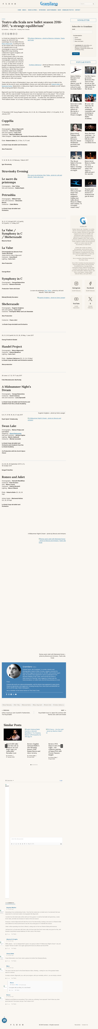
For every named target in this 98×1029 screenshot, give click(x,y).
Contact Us (85, 1024)
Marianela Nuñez (7, 86)
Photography (78, 39)
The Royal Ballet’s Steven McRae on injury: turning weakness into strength (76, 165)
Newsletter (77, 1024)
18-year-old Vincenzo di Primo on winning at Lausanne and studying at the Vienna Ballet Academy (90, 111)
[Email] (14, 34)
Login (60, 780)
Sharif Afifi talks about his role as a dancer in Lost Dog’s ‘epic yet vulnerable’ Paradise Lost (12, 748)
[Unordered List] (22, 844)
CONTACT (77, 10)
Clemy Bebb (10, 953)
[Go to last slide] (6, 746)
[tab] (30, 764)
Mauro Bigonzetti (7, 43)
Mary (17, 984)
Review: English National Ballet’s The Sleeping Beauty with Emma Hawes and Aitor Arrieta (33, 748)
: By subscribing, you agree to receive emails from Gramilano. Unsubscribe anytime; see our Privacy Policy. (84, 47)
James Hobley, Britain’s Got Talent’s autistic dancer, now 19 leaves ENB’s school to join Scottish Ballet (76, 82)
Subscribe (75, 53)
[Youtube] (16, 694)
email (73, 29)
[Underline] (16, 844)
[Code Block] (27, 844)
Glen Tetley (47, 290)
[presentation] (13, 735)
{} (30, 843)
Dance (76, 37)
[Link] (29, 844)
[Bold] (12, 844)
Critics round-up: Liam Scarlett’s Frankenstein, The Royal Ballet (16, 712)
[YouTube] (12, 4)
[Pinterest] (15, 4)
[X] (6, 4)
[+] (33, 843)
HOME (19, 10)
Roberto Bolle (56, 84)
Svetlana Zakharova (35, 65)
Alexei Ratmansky (15, 433)
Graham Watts (32, 755)
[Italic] (14, 844)
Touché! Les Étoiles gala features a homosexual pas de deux (89, 192)
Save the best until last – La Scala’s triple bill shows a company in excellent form (90, 137)
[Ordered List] (20, 844)
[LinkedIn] (8, 34)
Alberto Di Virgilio (12, 939)
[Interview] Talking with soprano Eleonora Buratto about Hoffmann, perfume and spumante (76, 139)
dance (3, 19)
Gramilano (5, 29)
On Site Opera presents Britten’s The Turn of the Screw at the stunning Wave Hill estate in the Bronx (90, 82)
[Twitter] (13, 694)
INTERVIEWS (42, 10)
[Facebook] (3, 4)
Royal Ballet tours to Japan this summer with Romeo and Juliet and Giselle (52, 712)
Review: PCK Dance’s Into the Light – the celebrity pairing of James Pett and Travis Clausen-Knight (54, 749)
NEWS (59, 10)
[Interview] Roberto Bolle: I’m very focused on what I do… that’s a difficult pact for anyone (90, 167)
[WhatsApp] (16, 34)
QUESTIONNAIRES (51, 10)
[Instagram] (9, 4)
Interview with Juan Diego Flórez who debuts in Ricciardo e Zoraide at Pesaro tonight (76, 109)
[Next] (61, 746)
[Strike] (18, 844)
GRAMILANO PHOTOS (68, 10)
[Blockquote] (25, 844)
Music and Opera (79, 41)
